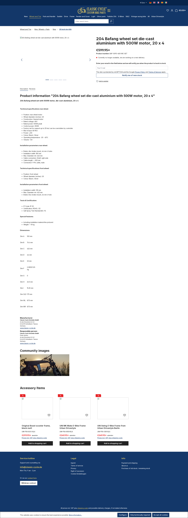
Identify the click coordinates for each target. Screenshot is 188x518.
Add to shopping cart (37, 443)
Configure (123, 515)
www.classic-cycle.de (27, 328)
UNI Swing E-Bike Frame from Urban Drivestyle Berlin (111, 427)
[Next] (90, 59)
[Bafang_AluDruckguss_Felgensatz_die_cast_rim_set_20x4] (56, 60)
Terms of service (77, 466)
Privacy (73, 468)
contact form (32, 478)
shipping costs (83, 508)
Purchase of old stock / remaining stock (136, 468)
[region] (56, 60)
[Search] (111, 21)
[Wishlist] (167, 10)
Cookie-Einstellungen (78, 474)
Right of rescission (77, 471)
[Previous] (21, 59)
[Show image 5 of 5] (64, 81)
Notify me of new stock (132, 75)
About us (125, 466)
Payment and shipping (129, 463)
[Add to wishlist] (49, 415)
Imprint (73, 463)
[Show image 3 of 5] (56, 81)
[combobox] (91, 21)
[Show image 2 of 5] (51, 81)
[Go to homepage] (94, 10)
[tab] (24, 89)
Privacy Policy (140, 72)
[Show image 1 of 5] (47, 81)
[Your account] (172, 10)
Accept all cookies (161, 515)
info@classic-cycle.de (31, 467)
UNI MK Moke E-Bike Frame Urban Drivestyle (73, 427)
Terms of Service (155, 72)
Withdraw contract (28, 483)
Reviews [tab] (32, 89)
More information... (75, 515)
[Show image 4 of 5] (60, 81)
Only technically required (140, 515)
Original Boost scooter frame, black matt (36, 427)
